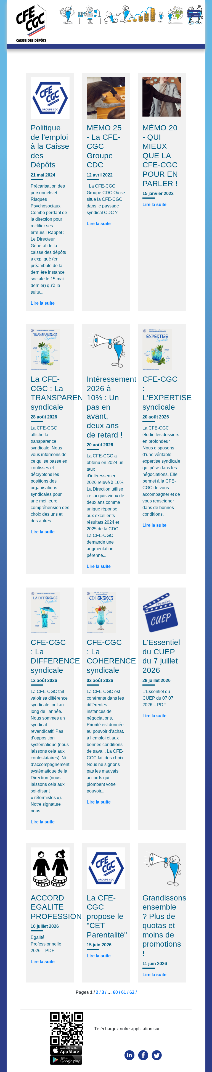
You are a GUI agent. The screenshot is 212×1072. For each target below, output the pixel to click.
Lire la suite (43, 303)
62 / (133, 992)
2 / (99, 992)
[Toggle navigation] (193, 14)
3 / (104, 992)
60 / (117, 992)
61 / (125, 992)
